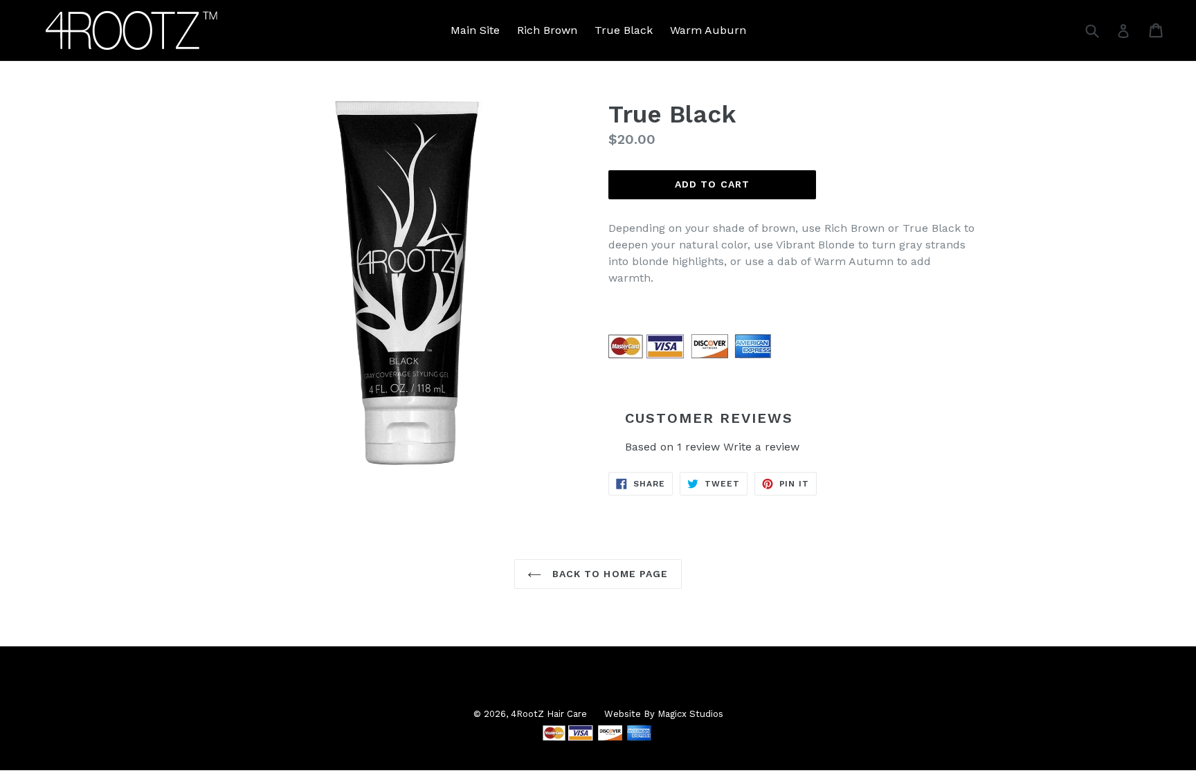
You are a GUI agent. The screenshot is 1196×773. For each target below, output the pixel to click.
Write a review (761, 446)
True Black (624, 30)
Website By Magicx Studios (663, 714)
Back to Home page (608, 573)
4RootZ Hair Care (549, 714)
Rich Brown (547, 30)
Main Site (475, 30)
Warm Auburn (708, 30)
